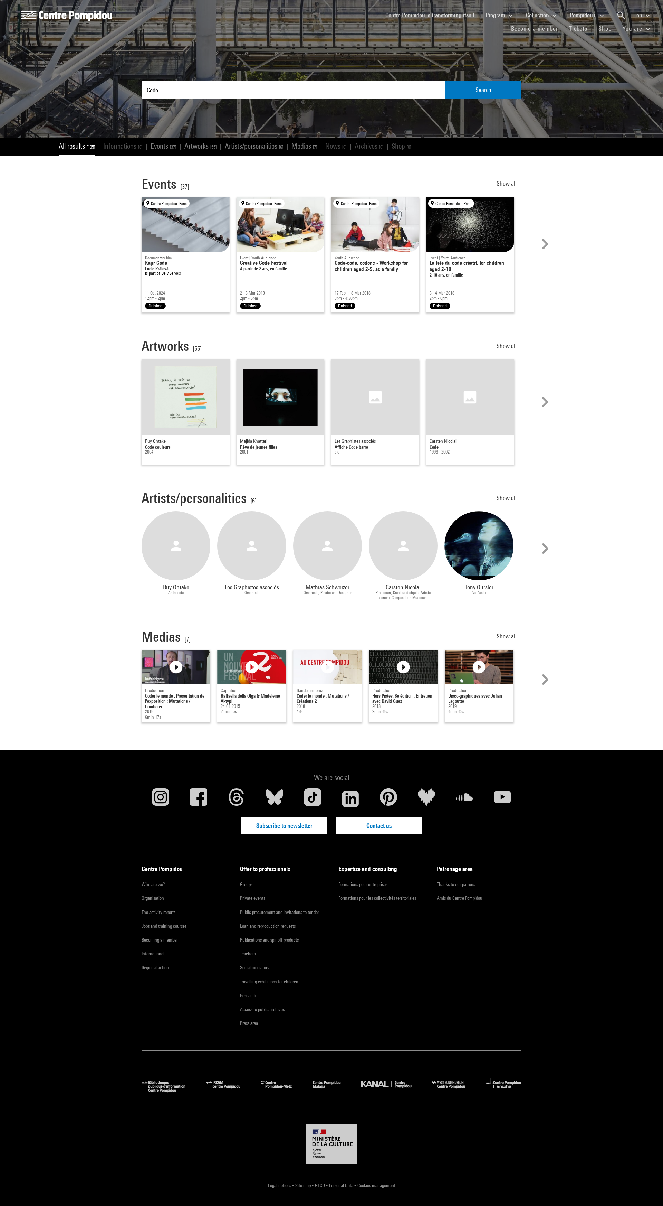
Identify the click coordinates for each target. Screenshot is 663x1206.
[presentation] (544, 244)
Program (496, 15)
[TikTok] (313, 798)
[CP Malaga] (332, 1090)
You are (633, 28)
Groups (246, 884)
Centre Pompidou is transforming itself (432, 15)
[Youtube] (502, 798)
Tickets (578, 28)
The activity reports (158, 912)
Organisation (153, 898)
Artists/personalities (254, 146)
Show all (507, 183)
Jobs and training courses (164, 926)
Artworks (200, 146)
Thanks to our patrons (456, 884)
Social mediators (254, 967)
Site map (303, 1185)
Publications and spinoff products (269, 940)
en (640, 15)
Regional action (155, 967)
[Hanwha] (503, 1090)
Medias (304, 146)
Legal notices (280, 1185)
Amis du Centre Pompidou (459, 898)
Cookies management (376, 1185)
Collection (538, 15)
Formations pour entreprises (362, 884)
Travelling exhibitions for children (269, 981)
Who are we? (153, 884)
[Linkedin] (350, 798)
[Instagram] (161, 798)
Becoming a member (160, 940)
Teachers (248, 953)
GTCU (320, 1185)
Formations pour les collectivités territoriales (377, 898)
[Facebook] (199, 798)
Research (248, 995)
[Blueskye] (275, 798)
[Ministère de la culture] (331, 1144)
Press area (249, 1023)
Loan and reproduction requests (268, 926)
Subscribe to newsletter (284, 825)
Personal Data (341, 1185)
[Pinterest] (388, 798)
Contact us (379, 825)
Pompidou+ (584, 15)
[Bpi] (168, 1090)
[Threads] (237, 798)
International (153, 953)
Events (163, 146)
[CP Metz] (281, 1090)
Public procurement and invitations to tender (279, 912)
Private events (252, 898)
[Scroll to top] (646, 1189)
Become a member (537, 28)
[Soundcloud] (464, 798)
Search (483, 89)
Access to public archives (262, 1009)
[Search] (621, 15)
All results (77, 146)
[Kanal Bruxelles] (391, 1090)
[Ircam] (228, 1090)
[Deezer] (426, 798)
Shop (607, 28)
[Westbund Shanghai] (453, 1090)
